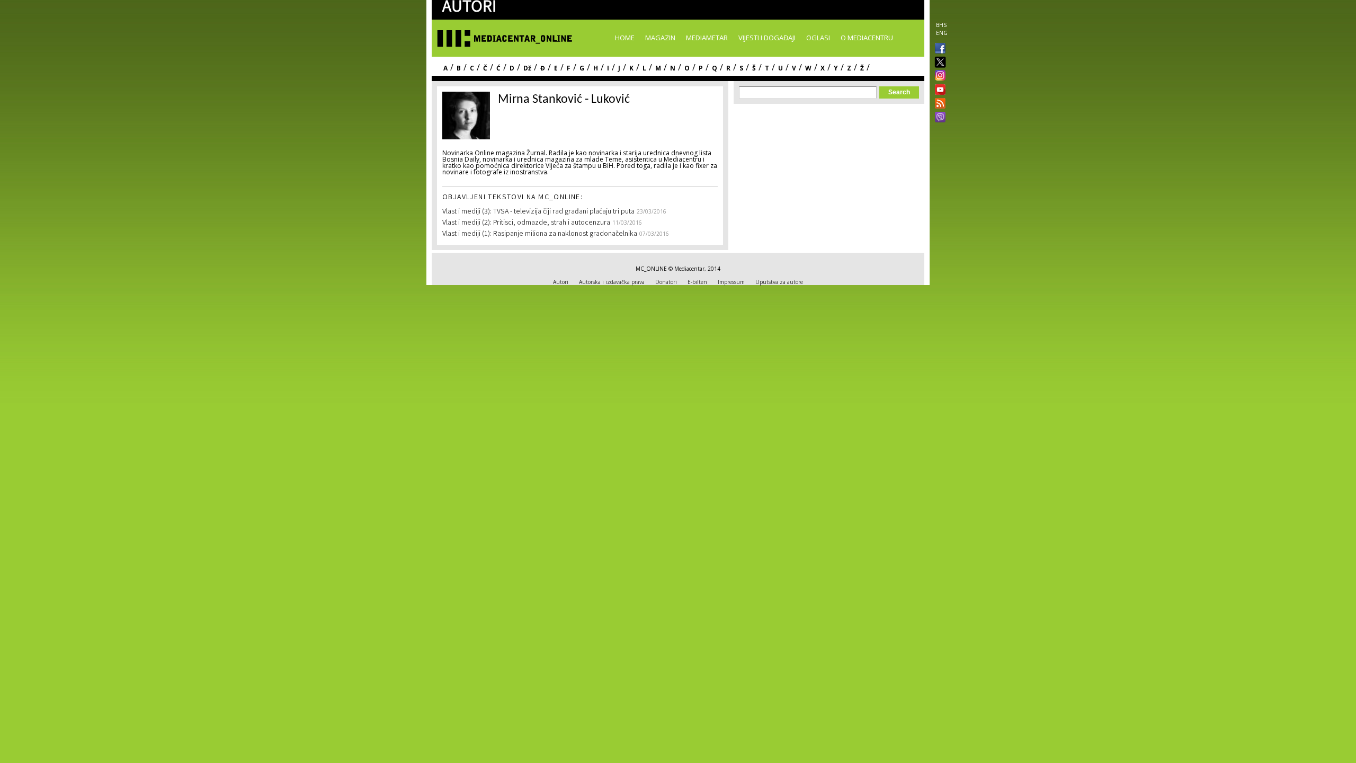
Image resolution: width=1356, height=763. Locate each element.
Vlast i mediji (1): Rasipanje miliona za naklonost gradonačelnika (539, 234)
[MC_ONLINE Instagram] (938, 76)
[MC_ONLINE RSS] (938, 104)
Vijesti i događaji (767, 37)
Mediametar (707, 37)
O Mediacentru (867, 37)
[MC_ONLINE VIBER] (938, 118)
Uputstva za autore (779, 282)
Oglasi (818, 37)
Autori (560, 282)
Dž (527, 68)
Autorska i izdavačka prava (612, 282)
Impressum (731, 282)
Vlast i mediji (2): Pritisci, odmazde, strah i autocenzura (526, 223)
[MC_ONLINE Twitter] (938, 62)
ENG (942, 33)
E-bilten (697, 282)
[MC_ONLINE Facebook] (938, 49)
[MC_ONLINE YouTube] (938, 89)
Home (625, 37)
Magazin (660, 37)
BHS (941, 25)
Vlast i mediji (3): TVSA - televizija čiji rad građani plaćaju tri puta (538, 212)
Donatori (666, 282)
